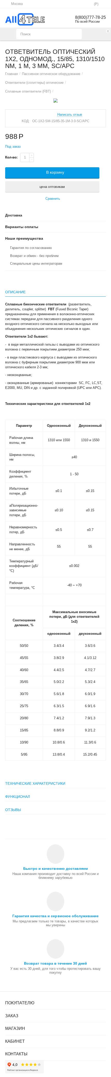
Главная (11, 74)
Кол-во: (11, 157)
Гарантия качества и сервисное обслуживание (55, 916)
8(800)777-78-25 (90, 17)
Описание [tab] (15, 292)
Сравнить (52, 199)
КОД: (26, 121)
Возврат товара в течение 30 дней (55, 963)
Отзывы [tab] (13, 810)
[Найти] (77, 34)
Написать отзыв (69, 114)
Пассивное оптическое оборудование (51, 74)
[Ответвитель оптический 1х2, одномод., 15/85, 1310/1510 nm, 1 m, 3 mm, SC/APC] (55, 100)
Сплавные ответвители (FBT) (28, 91)
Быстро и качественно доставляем (55, 868)
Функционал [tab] (17, 797)
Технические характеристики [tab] (35, 783)
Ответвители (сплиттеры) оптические (34, 83)
